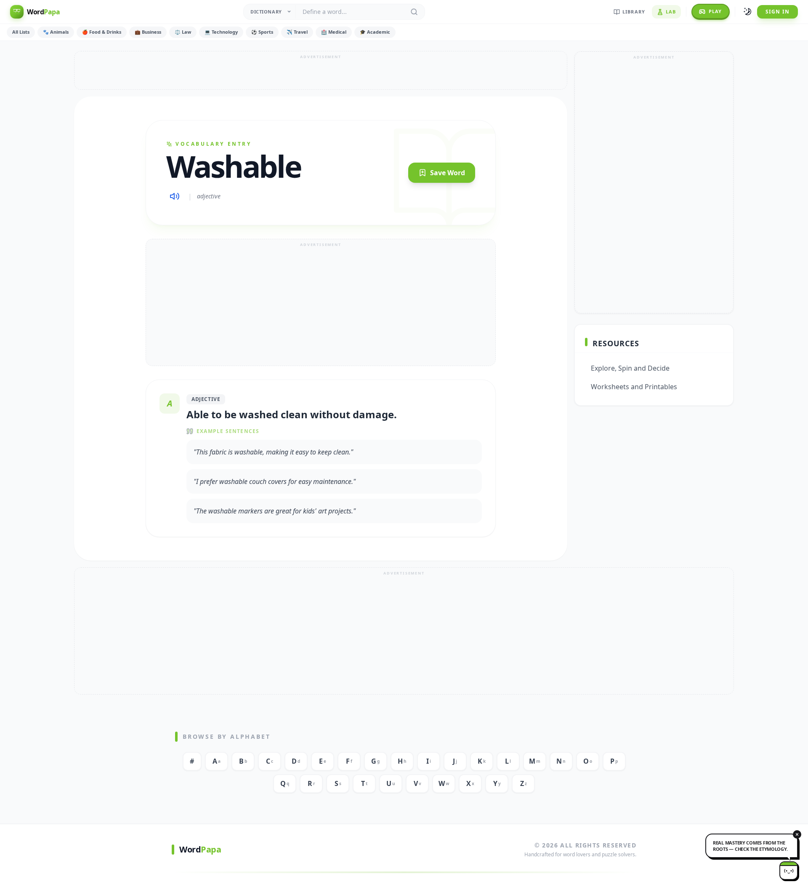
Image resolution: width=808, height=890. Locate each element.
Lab (671, 11)
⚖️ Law (183, 32)
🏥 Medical (333, 32)
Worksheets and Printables (634, 386)
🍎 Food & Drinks (101, 32)
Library (633, 11)
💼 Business (148, 32)
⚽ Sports (262, 32)
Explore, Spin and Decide (630, 368)
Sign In (777, 11)
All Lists (20, 32)
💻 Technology (221, 32)
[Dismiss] (797, 834)
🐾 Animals (56, 32)
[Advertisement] (320, 70)
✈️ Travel (297, 32)
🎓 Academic (375, 32)
